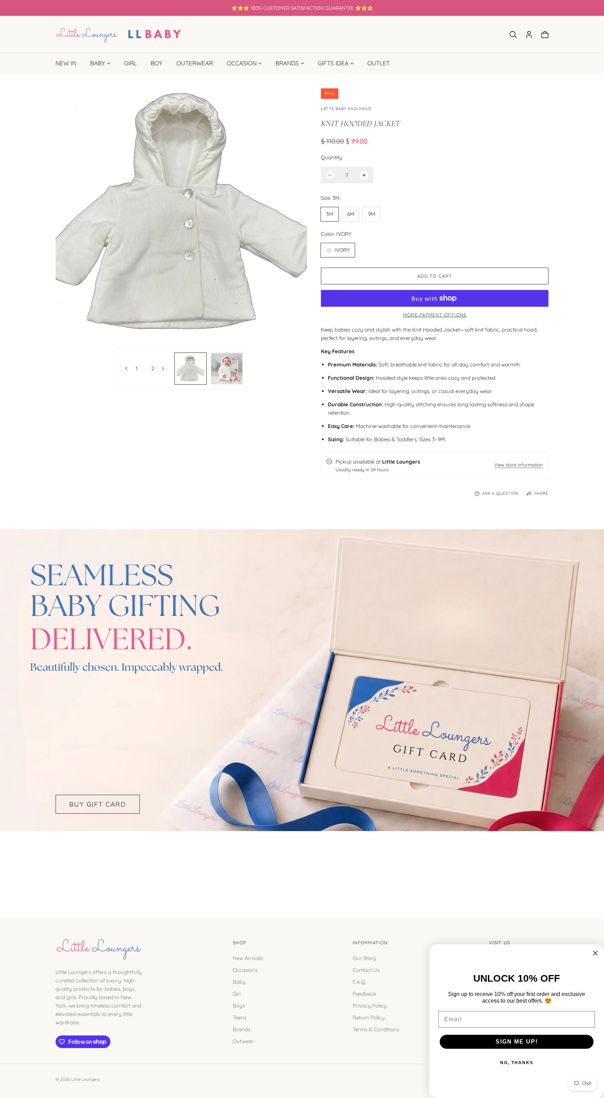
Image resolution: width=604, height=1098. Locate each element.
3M (329, 214)
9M (371, 214)
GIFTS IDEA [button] (333, 63)
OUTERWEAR (195, 63)
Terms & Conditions (376, 1029)
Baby (239, 981)
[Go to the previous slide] (126, 368)
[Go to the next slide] (163, 368)
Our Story (364, 957)
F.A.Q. (359, 981)
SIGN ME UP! (517, 1042)
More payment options (435, 315)
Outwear (243, 1041)
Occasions (245, 969)
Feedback (364, 993)
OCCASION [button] (242, 63)
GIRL (130, 63)
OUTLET (378, 63)
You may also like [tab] (302, 867)
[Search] (513, 34)
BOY (157, 63)
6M (353, 215)
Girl (236, 993)
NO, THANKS (516, 1062)
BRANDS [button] (287, 63)
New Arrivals (248, 957)
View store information (518, 465)
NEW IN (66, 63)
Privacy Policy (370, 1005)
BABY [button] (97, 63)
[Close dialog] (595, 953)
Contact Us (366, 969)
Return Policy (369, 1017)
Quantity (331, 157)
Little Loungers (85, 1079)
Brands (241, 1029)
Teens (239, 1017)
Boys (239, 1005)
